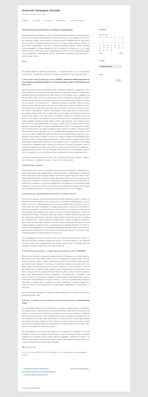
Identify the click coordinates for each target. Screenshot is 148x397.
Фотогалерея (61, 20)
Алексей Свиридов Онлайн (41, 10)
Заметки (53, 352)
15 (115, 45)
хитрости (25, 355)
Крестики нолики (77, 20)
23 (119, 48)
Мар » (121, 53)
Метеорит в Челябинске (80, 368)
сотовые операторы (80, 352)
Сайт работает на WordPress (31, 388)
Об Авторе (36, 20)
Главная (25, 20)
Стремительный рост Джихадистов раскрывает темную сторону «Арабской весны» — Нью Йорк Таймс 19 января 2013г (39, 371)
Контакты (48, 20)
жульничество (68, 352)
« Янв (101, 53)
